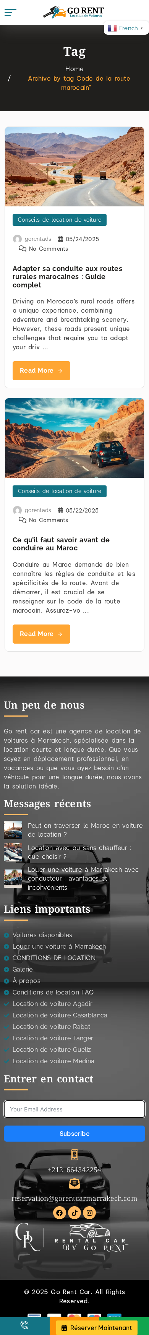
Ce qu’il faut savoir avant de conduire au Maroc (61, 544)
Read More (37, 370)
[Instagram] (89, 1212)
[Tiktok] (74, 1212)
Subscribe (75, 1133)
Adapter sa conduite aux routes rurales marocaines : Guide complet (67, 276)
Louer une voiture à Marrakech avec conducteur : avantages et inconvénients (83, 878)
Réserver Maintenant (100, 1328)
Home (74, 69)
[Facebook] (59, 1212)
